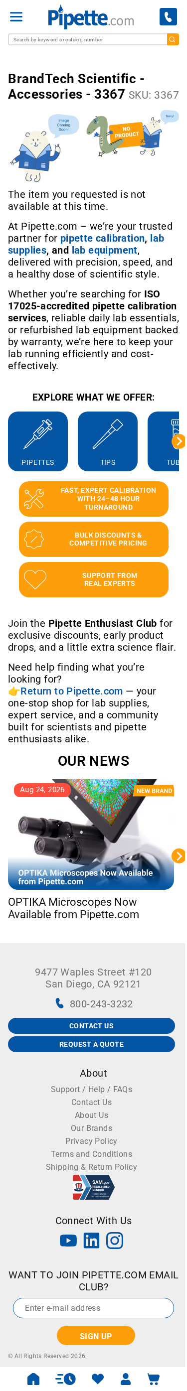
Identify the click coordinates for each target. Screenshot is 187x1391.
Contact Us (91, 1102)
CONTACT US (91, 1026)
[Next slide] (179, 441)
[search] (173, 39)
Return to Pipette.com (71, 691)
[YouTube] (68, 1242)
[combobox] (93, 39)
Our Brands (91, 1128)
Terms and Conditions (91, 1154)
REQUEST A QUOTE (91, 1044)
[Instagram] (114, 1242)
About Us (91, 1115)
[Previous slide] (7, 441)
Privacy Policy (91, 1141)
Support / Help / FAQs (91, 1089)
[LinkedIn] (91, 1242)
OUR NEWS (93, 761)
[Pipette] (91, 16)
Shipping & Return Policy (92, 1167)
